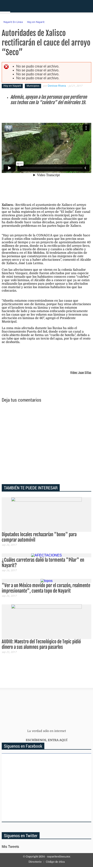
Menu (5, 6)
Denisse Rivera (57, 85)
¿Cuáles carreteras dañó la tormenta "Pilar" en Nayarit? (43, 562)
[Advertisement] (46, 444)
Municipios (33, 85)
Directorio (35, 861)
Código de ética (55, 861)
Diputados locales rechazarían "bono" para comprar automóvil (39, 537)
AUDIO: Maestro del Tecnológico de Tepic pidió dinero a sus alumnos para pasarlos (41, 644)
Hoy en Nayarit (36, 22)
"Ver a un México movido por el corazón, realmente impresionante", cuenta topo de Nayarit (46, 588)
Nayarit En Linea (13, 22)
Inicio (74, 6)
